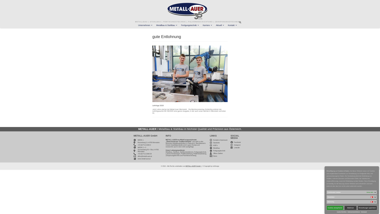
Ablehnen (350, 208)
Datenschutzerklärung (354, 212)
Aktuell (219, 25)
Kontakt (231, 25)
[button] (240, 22)
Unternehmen (144, 25)
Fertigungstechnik (189, 25)
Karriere (206, 25)
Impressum (364, 212)
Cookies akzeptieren (335, 208)
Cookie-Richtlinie (342, 212)
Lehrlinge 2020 (158, 106)
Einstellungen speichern (367, 208)
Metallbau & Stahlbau (165, 25)
